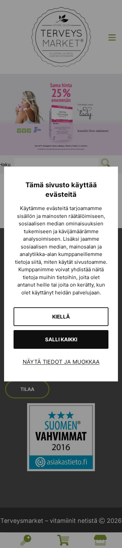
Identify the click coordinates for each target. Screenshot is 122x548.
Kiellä (61, 316)
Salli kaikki (61, 339)
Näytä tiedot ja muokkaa (61, 361)
